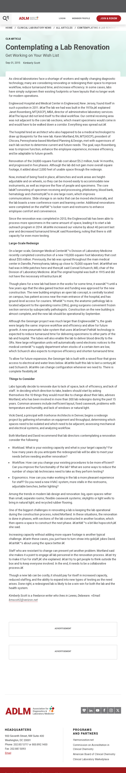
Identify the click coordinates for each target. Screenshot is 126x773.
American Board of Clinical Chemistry (94, 754)
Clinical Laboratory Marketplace (91, 759)
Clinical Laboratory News (34, 27)
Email (8, 753)
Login (62, 18)
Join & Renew (108, 18)
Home (9, 27)
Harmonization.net (83, 739)
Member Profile (81, 18)
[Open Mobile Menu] (6, 18)
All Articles (64, 27)
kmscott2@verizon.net (23, 600)
